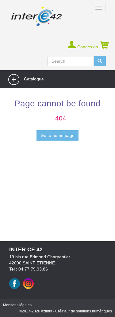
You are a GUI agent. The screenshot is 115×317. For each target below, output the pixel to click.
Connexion (88, 46)
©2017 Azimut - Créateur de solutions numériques (65, 311)
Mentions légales (17, 305)
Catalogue (33, 78)
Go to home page (57, 135)
